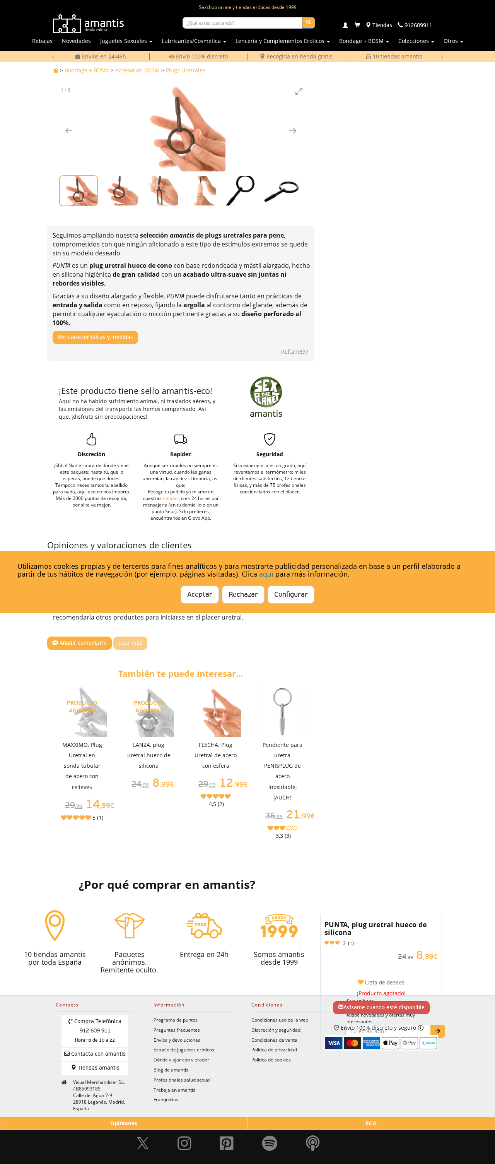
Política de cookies (271, 1059)
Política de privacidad (274, 1049)
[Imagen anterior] (69, 130)
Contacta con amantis (98, 1054)
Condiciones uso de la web (279, 1020)
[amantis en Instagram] (184, 1140)
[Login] (345, 26)
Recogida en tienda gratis (299, 56)
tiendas (171, 498)
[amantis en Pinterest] (227, 1140)
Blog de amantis (171, 1069)
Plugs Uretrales (185, 70)
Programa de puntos (176, 1020)
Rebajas (42, 41)
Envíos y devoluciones (177, 1040)
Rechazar (243, 594)
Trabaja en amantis (174, 1090)
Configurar (291, 594)
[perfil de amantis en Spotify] (270, 1140)
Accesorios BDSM (137, 70)
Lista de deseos (384, 983)
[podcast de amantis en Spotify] (313, 1140)
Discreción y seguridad (275, 1030)
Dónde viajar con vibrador (181, 1059)
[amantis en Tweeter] (144, 1140)
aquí (266, 574)
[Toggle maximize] (299, 91)
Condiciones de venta (274, 1040)
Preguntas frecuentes (177, 1030)
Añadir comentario (82, 643)
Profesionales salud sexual (182, 1080)
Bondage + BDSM (87, 70)
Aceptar (199, 594)
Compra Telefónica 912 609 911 (97, 1031)
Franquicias (166, 1099)
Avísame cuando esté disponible (384, 1007)
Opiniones (123, 1123)
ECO (371, 1123)
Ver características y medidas (95, 337)
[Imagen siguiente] (293, 130)
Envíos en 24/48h (103, 56)
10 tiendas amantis (396, 56)
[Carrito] (357, 25)
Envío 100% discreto (201, 56)
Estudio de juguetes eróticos (184, 1049)
